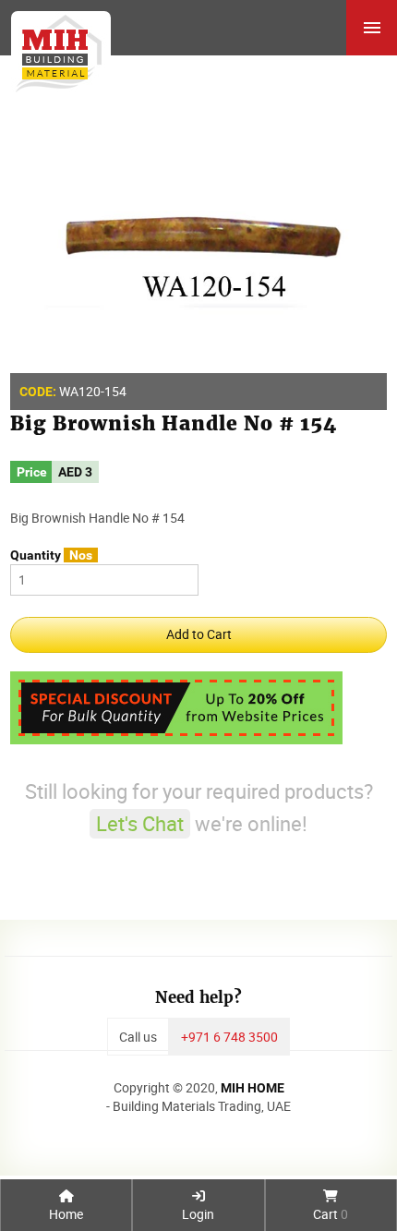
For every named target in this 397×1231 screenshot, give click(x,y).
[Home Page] (55, 47)
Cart (330, 1214)
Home (66, 1214)
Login (198, 1214)
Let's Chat (140, 823)
